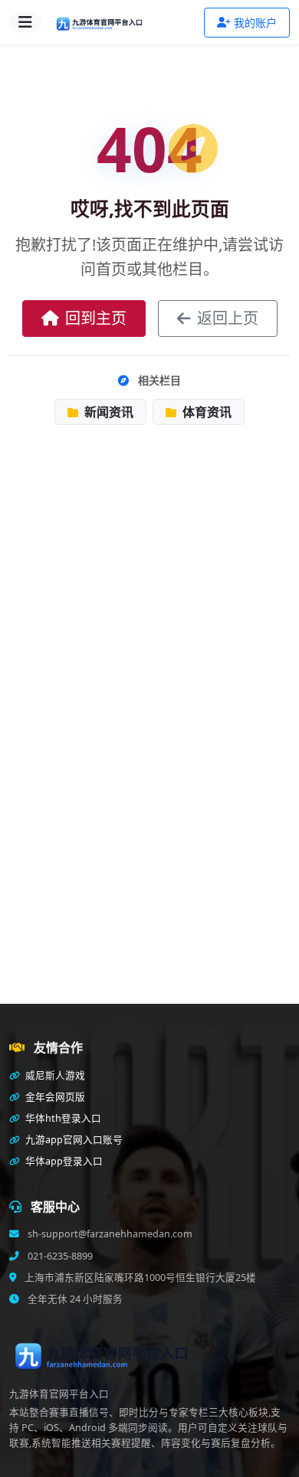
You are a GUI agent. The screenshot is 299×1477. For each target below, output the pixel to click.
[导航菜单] (25, 22)
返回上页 (227, 318)
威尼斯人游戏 (54, 1075)
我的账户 (255, 22)
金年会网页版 (54, 1096)
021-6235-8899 (59, 1256)
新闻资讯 (107, 412)
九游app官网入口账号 (73, 1139)
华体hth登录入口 (62, 1118)
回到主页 (96, 318)
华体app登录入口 (63, 1161)
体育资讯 (205, 412)
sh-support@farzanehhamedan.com (108, 1233)
